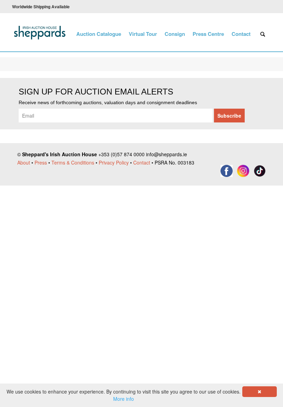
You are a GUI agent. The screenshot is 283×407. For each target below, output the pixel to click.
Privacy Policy (114, 162)
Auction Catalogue (98, 34)
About (23, 162)
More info (123, 398)
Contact (241, 34)
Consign (175, 34)
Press (41, 162)
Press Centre (208, 34)
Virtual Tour (143, 34)
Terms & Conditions (72, 162)
